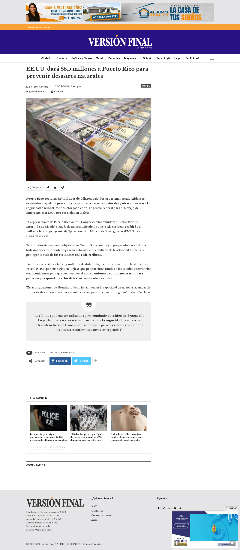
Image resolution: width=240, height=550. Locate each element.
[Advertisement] (89, 379)
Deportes (114, 58)
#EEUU (53, 353)
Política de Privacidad (92, 544)
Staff (93, 506)
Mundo (100, 58)
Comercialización (101, 515)
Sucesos (62, 58)
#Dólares (40, 353)
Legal (177, 58)
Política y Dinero (82, 58)
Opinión (147, 58)
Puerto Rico (67, 353)
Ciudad (45, 58)
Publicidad (192, 58)
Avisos (95, 520)
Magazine (130, 58)
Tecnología (163, 58)
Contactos (97, 511)
